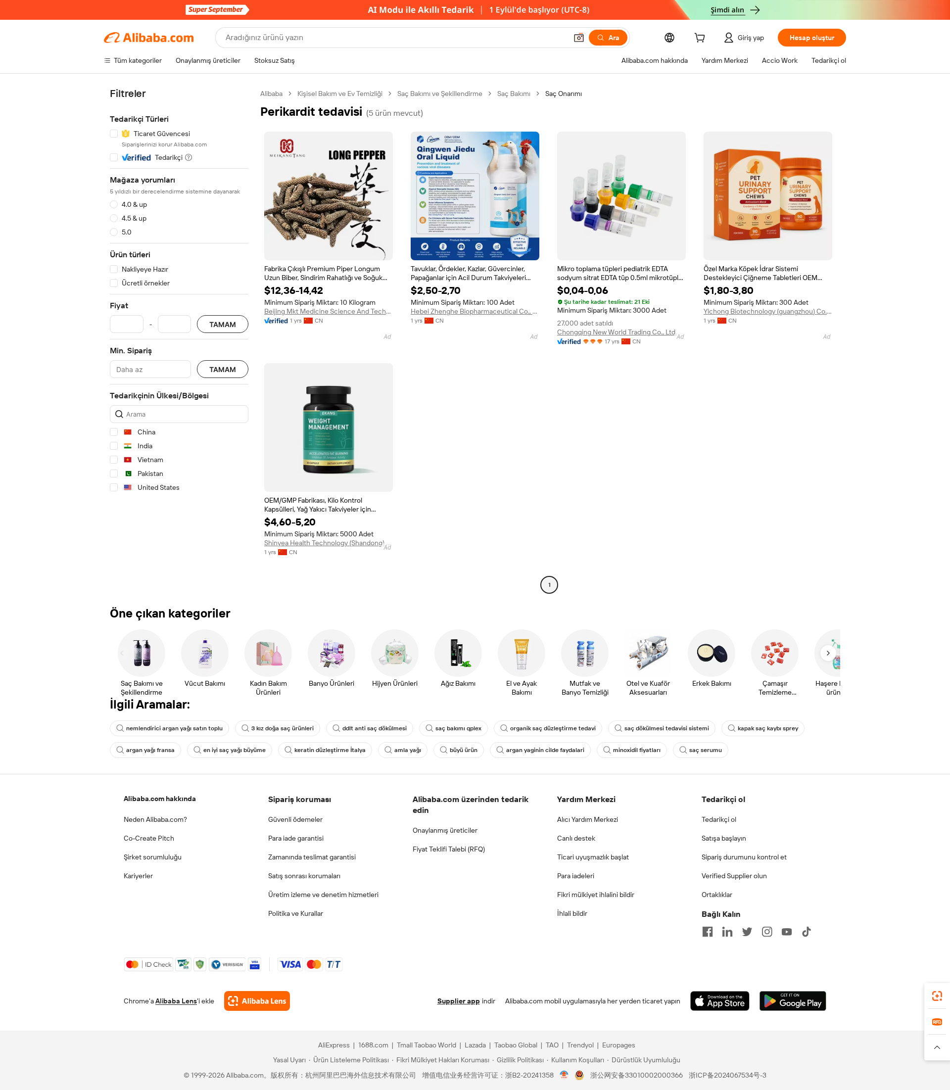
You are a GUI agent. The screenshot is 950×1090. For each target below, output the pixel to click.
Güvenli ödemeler (295, 819)
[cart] (701, 39)
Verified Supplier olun (734, 876)
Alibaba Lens (176, 1001)
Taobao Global (515, 1045)
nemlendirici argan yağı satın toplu (174, 728)
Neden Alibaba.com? (155, 819)
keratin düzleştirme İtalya (330, 750)
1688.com (373, 1045)
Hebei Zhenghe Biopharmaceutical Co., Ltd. (475, 311)
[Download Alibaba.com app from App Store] (720, 1001)
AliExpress (334, 1045)
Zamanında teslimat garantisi (312, 857)
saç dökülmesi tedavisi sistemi (666, 728)
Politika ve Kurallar (295, 913)
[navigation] (179, 340)
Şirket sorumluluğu (153, 857)
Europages (618, 1045)
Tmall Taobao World (426, 1045)
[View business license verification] (564, 1075)
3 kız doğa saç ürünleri (282, 728)
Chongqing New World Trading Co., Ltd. (617, 332)
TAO (552, 1045)
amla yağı (407, 750)
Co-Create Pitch (149, 838)
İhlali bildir (572, 913)
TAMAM (222, 324)
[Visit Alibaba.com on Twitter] (747, 932)
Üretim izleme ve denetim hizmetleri (323, 895)
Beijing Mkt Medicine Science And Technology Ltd (328, 311)
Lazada (475, 1045)
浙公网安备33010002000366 (636, 1075)
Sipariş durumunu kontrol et (744, 857)
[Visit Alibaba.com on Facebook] (707, 932)
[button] (579, 38)
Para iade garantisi (296, 838)
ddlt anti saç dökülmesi (374, 728)
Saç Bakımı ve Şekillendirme (439, 93)
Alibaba (271, 93)
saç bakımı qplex (458, 728)
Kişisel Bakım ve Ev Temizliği (339, 93)
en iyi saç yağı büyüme (234, 750)
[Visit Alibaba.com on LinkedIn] (727, 932)
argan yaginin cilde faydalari (545, 750)
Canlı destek (576, 838)
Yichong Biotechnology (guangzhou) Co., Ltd (768, 311)
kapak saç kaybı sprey (768, 728)
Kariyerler (138, 876)
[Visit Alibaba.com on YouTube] (787, 932)
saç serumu (705, 750)
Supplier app (458, 1001)
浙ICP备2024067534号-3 (727, 1075)
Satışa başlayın (724, 838)
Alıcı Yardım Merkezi (587, 819)
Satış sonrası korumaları (304, 876)
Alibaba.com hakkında (160, 799)
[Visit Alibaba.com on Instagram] (767, 932)
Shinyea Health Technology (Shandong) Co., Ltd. (328, 543)
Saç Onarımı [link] (563, 93)
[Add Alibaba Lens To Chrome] (257, 1001)
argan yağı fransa (150, 750)
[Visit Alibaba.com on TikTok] (806, 932)
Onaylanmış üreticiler (445, 830)
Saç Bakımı (513, 93)
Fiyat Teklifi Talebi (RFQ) (449, 849)
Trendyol (580, 1045)
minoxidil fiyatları (637, 750)
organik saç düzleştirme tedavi (553, 728)
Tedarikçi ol (719, 819)
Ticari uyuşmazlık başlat (593, 857)
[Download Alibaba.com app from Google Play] (793, 1001)
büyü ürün (463, 750)
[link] (937, 996)
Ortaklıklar (717, 895)
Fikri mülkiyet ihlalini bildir (595, 895)
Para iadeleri (575, 876)
